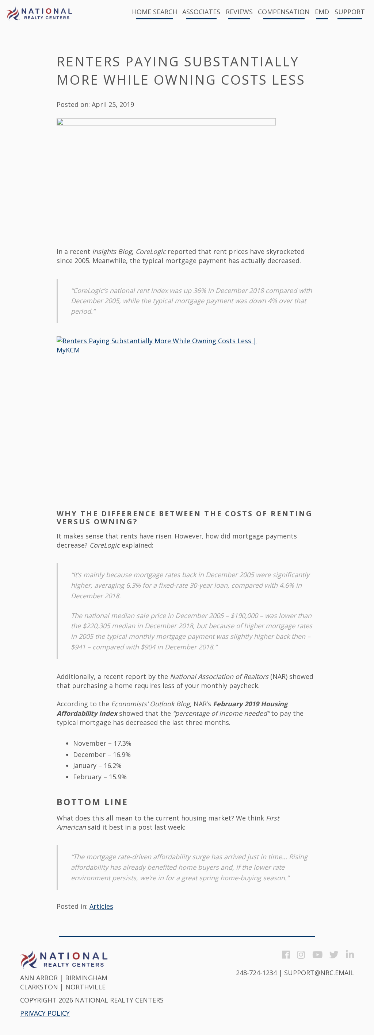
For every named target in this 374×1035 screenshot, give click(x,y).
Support (350, 12)
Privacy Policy (45, 1013)
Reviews (239, 12)
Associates (201, 12)
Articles (101, 906)
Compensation (284, 12)
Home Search (154, 12)
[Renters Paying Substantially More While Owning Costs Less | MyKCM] (166, 418)
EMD (322, 12)
